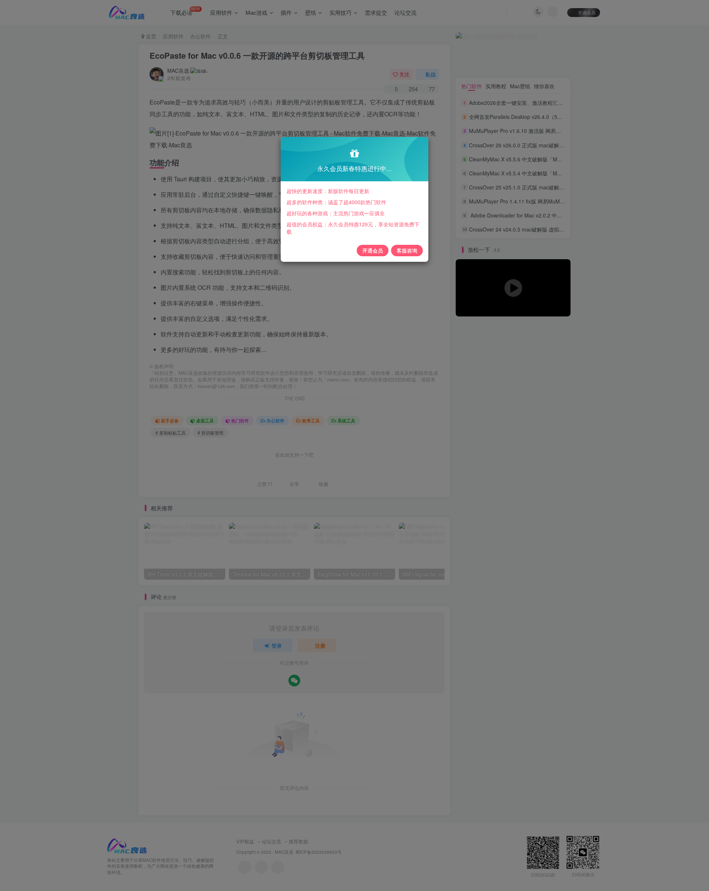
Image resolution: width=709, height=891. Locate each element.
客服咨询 (407, 250)
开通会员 (372, 250)
